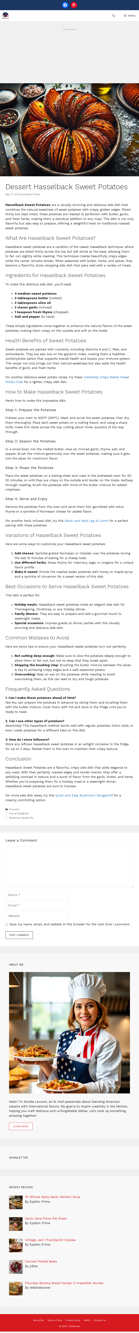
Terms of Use (54, 1320)
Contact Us (100, 1320)
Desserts (14, 809)
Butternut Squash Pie (21, 817)
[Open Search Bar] (113, 15)
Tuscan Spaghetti (19, 813)
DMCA (87, 1320)
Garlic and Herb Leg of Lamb (86, 521)
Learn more (21, 1126)
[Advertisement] (69, 56)
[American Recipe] (5, 15)
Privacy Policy (73, 1320)
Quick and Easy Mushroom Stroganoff (84, 795)
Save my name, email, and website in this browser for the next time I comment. (69, 924)
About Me (38, 1320)
